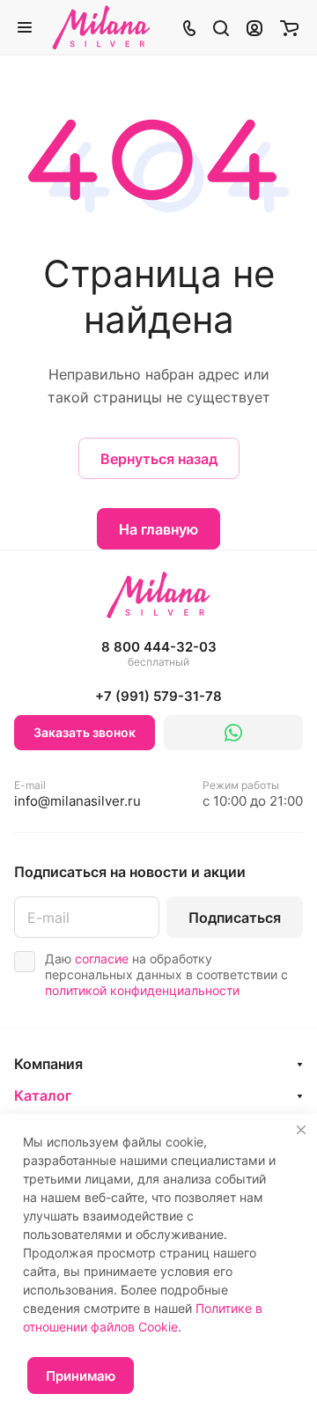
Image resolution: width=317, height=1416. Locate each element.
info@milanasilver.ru (77, 793)
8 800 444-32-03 (159, 653)
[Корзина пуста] (289, 27)
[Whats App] (233, 732)
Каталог (42, 1095)
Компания (48, 1064)
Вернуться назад (158, 459)
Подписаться (234, 917)
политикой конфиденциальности (142, 990)
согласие (102, 958)
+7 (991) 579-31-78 (158, 696)
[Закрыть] (301, 1130)
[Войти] (254, 27)
